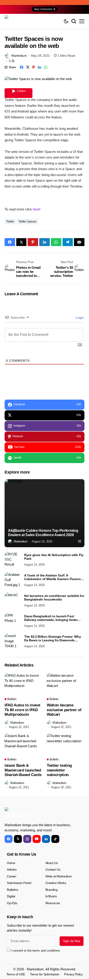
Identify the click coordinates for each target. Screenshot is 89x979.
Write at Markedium (58, 876)
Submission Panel (19, 883)
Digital (11, 896)
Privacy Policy (73, 974)
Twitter (10, 221)
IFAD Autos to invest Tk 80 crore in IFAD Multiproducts (22, 710)
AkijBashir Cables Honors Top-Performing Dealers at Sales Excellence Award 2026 (43, 533)
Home (11, 863)
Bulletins (12, 889)
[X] (18, 839)
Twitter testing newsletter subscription (59, 770)
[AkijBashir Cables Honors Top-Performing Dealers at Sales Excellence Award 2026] (44, 513)
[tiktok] (55, 839)
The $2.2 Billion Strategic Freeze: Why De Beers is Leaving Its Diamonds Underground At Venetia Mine (52, 638)
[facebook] (9, 839)
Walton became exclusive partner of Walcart (64, 710)
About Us (51, 863)
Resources (52, 903)
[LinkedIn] (46, 839)
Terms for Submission (44, 974)
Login (79, 317)
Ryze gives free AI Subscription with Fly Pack (54, 557)
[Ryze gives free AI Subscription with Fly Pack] (13, 560)
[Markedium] (17, 813)
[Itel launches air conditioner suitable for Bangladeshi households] (13, 600)
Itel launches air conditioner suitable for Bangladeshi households (54, 597)
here (36, 209)
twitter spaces (27, 221)
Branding (51, 889)
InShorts (51, 896)
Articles (12, 869)
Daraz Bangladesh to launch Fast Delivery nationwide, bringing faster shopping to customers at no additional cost (54, 618)
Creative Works (55, 883)
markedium (19, 55)
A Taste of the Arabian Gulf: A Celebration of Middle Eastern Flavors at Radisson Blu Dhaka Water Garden (54, 577)
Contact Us (52, 869)
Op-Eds (12, 903)
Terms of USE (15, 974)
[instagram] (27, 839)
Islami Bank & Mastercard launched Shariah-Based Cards (23, 770)
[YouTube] (37, 839)
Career (11, 876)
